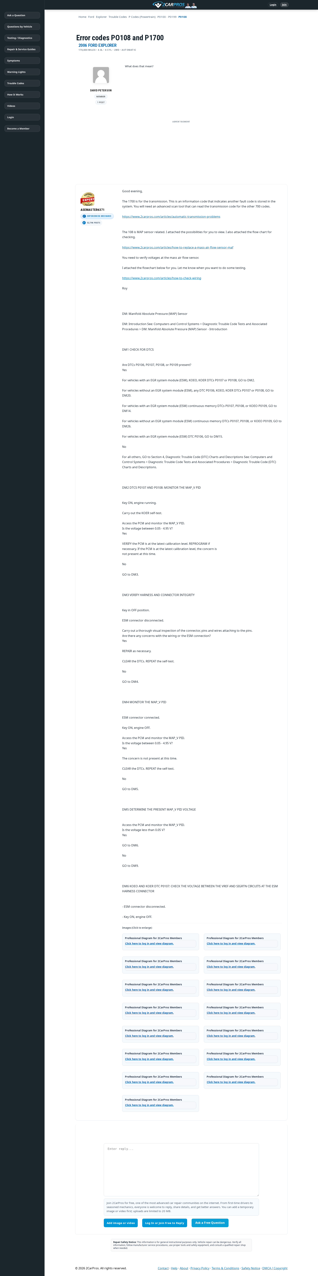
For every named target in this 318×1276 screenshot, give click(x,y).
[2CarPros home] (155, 5)
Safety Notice (251, 1268)
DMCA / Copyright (275, 1268)
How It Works (15, 94)
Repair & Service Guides (21, 49)
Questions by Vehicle (19, 26)
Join (284, 4)
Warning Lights (16, 72)
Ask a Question (16, 15)
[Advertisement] (181, 151)
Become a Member (18, 128)
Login (273, 4)
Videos (11, 106)
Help (174, 1268)
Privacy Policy (199, 1268)
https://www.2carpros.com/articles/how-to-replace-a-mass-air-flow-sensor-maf (177, 247)
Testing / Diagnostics (19, 38)
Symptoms (13, 60)
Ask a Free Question (210, 1223)
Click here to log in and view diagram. (149, 943)
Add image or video (121, 1223)
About (184, 1268)
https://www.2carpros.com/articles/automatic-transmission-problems (171, 217)
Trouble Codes (15, 83)
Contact (163, 1268)
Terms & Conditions (225, 1268)
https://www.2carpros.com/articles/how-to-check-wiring (161, 278)
